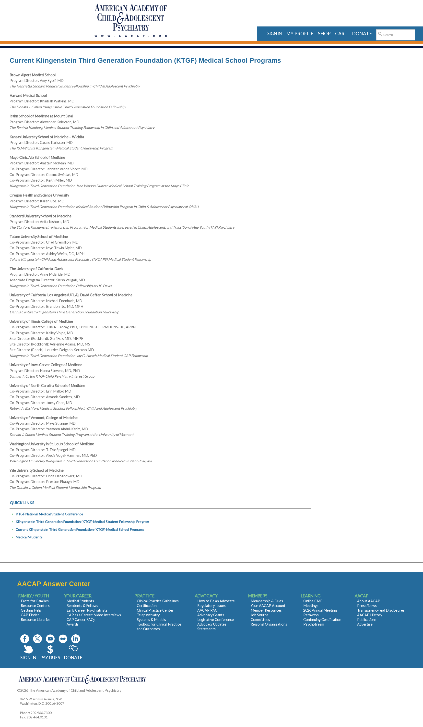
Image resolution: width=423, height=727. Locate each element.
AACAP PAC (207, 610)
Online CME (312, 601)
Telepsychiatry (148, 615)
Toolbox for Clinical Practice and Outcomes (159, 626)
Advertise (365, 624)
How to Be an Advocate (216, 601)
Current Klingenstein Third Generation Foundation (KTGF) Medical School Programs (80, 529)
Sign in (274, 33)
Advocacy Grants (210, 615)
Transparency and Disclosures (381, 610)
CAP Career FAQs (81, 619)
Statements (206, 629)
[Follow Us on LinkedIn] (75, 638)
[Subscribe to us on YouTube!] (50, 638)
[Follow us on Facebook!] (24, 638)
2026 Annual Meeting (320, 610)
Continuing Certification (322, 619)
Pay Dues (50, 657)
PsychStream (313, 624)
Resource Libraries (35, 619)
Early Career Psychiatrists (87, 610)
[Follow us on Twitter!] (37, 638)
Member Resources (266, 610)
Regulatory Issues (211, 606)
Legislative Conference (215, 619)
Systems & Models (151, 619)
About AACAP (368, 601)
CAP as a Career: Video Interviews (94, 615)
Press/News (367, 606)
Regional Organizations (269, 624)
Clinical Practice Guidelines (158, 601)
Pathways (311, 615)
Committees (260, 619)
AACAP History (369, 615)
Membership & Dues (267, 601)
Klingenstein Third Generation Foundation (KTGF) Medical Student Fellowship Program (82, 521)
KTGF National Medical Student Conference (49, 514)
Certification (147, 606)
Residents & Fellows (82, 606)
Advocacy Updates (211, 624)
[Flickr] (63, 638)
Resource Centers (35, 606)
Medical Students (29, 537)
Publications (366, 619)
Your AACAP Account (268, 606)
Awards (73, 624)
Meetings (310, 606)
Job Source (259, 615)
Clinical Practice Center (155, 610)
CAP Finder (30, 615)
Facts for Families (35, 601)
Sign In (28, 657)
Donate (73, 657)
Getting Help (31, 610)
